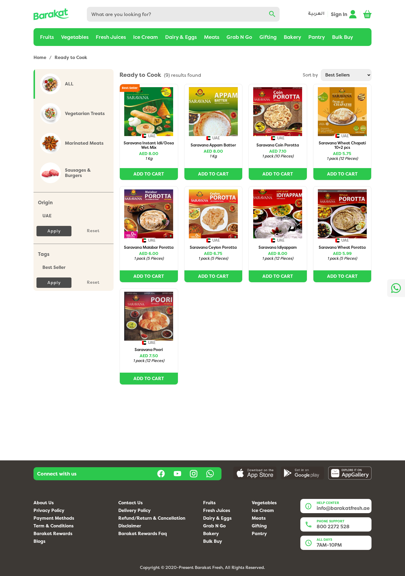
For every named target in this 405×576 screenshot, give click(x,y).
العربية (316, 14)
